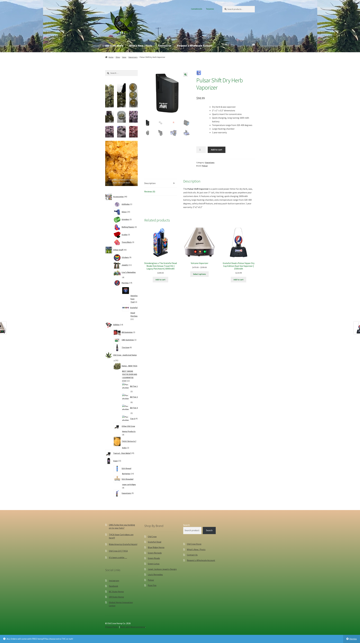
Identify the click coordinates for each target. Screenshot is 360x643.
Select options (199, 274)
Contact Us (164, 45)
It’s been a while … (118, 557)
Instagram (114, 580)
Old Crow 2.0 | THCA (118, 550)
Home (111, 57)
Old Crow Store (114, 45)
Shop (118, 57)
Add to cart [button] (160, 279)
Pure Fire (152, 585)
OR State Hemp (116, 596)
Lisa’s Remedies (155, 574)
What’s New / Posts (140, 45)
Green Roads (154, 558)
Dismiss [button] (353, 638)
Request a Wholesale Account (194, 45)
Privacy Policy (111, 626)
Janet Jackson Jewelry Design (162, 569)
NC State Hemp (116, 591)
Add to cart (216, 149)
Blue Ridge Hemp (156, 547)
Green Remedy (155, 552)
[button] (185, 74)
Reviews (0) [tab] (149, 191)
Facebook (113, 586)
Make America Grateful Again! (123, 544)
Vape (124, 57)
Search (186, 525)
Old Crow (152, 536)
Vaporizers (133, 57)
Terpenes (210, 9)
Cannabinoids (196, 9)
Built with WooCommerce (132, 626)
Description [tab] (150, 183)
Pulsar (205, 165)
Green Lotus (153, 563)
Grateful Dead (154, 541)
